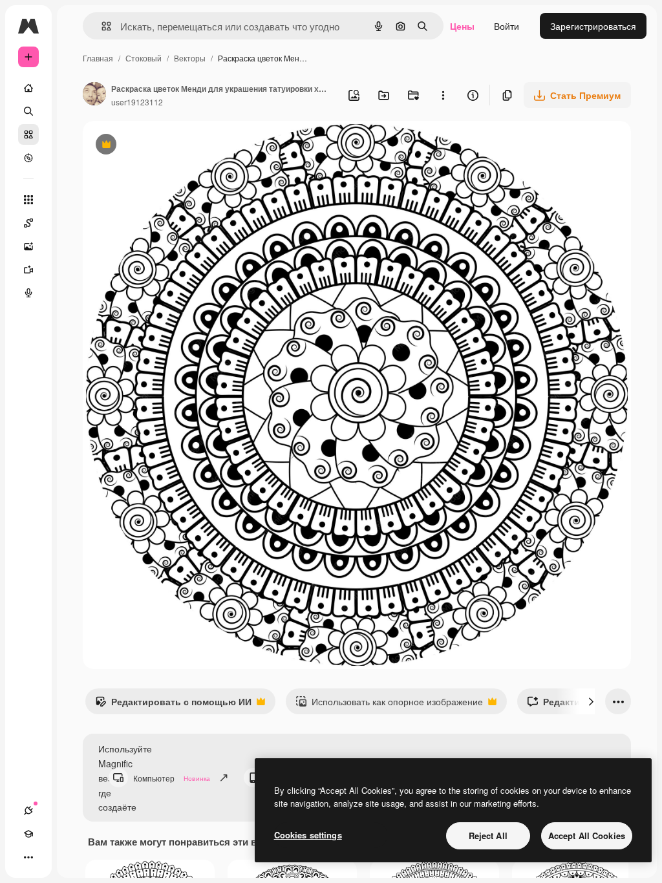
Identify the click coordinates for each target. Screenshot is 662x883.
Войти (506, 25)
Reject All (488, 835)
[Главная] (28, 88)
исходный (169, 146)
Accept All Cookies (586, 835)
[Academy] (28, 834)
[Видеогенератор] (28, 269)
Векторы (190, 57)
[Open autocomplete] (101, 26)
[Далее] (591, 701)
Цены (462, 25)
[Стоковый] (28, 134)
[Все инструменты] (28, 199)
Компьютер (171, 777)
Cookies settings (308, 835)
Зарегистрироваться (593, 25)
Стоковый (143, 57)
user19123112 (137, 101)
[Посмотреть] (28, 157)
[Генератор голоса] (28, 292)
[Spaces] (28, 223)
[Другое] (28, 857)
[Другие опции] (443, 95)
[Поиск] (28, 111)
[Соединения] (28, 810)
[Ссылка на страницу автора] (94, 95)
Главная (98, 57)
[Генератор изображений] (28, 246)
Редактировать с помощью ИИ (173, 704)
